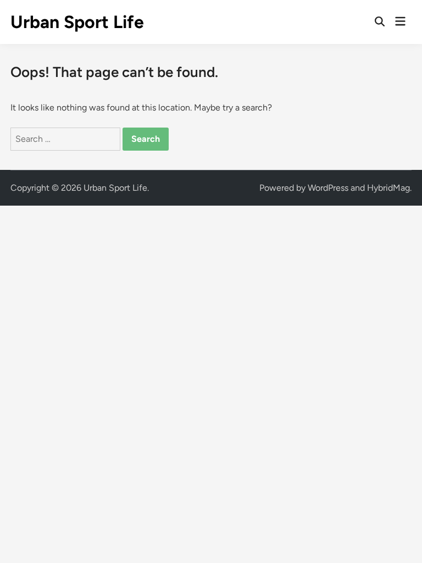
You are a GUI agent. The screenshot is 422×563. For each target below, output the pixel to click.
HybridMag (388, 188)
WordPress (328, 188)
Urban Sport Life (77, 22)
